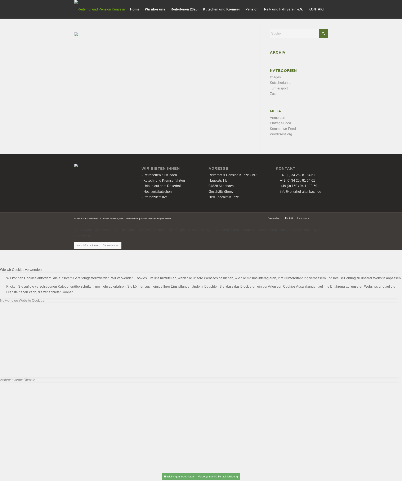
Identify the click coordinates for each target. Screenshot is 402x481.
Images (275, 77)
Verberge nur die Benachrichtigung (218, 476)
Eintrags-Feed (280, 123)
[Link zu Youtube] (324, 218)
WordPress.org (281, 134)
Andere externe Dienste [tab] (17, 380)
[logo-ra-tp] (102, 9)
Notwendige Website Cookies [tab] (22, 300)
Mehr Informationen (87, 245)
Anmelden (277, 117)
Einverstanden (111, 245)
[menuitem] (134, 9)
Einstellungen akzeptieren (179, 476)
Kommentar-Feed (283, 129)
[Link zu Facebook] (318, 218)
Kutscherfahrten (281, 82)
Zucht (274, 94)
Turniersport (279, 88)
